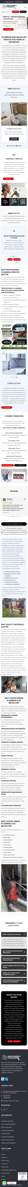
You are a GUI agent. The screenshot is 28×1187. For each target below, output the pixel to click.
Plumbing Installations (8, 1130)
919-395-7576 (19, 1)
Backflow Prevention (7, 1121)
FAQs (3, 1176)
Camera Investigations (8, 1136)
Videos (4, 1179)
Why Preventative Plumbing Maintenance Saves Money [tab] (14, 532)
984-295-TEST (10, 1)
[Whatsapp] (4, 1183)
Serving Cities (5, 1173)
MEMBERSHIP (23, 11)
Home (3, 1154)
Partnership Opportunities (9, 1170)
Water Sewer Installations (9, 1143)
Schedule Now (17, 259)
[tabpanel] (14, 179)
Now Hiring (5, 1167)
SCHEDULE (16, 11)
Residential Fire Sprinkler (8, 1124)
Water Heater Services (8, 1140)
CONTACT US (21, 465)
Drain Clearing (6, 1133)
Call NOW (9, 29)
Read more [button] (6, 512)
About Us (4, 1157)
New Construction (7, 1127)
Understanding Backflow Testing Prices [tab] (14, 528)
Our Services (5, 1160)
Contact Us (5, 1164)
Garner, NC (5, 12)
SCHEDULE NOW (6, 407)
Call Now (8, 178)
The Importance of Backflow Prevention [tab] (14, 524)
